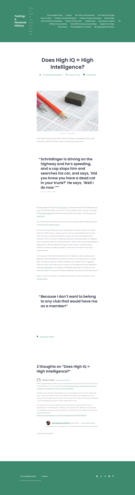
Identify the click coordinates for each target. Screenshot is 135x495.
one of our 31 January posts (48, 225)
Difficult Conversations (58, 24)
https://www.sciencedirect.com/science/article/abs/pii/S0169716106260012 (62, 415)
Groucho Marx (42, 279)
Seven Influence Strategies (52, 21)
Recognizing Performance (104, 27)
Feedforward (90, 21)
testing (51, 337)
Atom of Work (46, 18)
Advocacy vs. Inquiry (106, 21)
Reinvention (62, 27)
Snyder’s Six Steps (107, 24)
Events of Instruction (74, 21)
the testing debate (45, 213)
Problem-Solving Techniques (65, 18)
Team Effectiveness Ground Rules (84, 24)
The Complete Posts (55, 15)
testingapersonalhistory (54, 75)
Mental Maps (109, 18)
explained (48, 267)
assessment (44, 337)
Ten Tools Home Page (106, 15)
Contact (69, 15)
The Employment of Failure (81, 27)
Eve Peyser (63, 207)
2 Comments (91, 75)
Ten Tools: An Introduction (85, 15)
